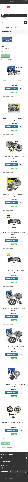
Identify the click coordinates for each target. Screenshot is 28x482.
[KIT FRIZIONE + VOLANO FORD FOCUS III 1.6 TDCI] (14, 373)
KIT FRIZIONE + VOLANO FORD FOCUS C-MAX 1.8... (14, 309)
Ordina (2, 51)
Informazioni (6, 31)
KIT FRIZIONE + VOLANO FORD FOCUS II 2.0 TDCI (14, 119)
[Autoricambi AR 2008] (14, 7)
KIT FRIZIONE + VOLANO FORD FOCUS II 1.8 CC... (14, 81)
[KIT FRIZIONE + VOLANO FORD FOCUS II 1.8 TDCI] (14, 335)
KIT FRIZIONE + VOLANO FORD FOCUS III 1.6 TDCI (14, 385)
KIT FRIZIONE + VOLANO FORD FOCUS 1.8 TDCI (14, 157)
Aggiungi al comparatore (8, 96)
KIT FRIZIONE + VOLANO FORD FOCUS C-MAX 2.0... (14, 233)
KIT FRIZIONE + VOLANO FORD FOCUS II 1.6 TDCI (14, 195)
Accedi (24, 2)
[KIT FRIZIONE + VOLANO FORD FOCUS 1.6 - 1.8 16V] (14, 411)
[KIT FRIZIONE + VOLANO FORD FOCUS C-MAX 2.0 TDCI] (14, 222)
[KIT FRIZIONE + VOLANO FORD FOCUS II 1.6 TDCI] (14, 184)
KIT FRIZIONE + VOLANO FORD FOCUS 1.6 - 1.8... (14, 423)
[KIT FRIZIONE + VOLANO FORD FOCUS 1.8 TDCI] (14, 146)
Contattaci (7, 1)
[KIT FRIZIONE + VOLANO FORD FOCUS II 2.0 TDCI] (14, 108)
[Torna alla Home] (2, 27)
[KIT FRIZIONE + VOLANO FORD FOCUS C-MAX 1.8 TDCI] (14, 298)
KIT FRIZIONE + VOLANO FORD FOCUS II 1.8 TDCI (14, 347)
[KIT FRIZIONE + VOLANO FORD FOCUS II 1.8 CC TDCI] (14, 70)
